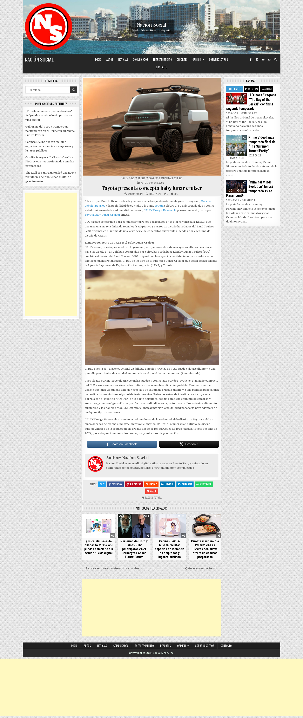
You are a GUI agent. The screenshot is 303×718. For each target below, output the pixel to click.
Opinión (197, 59)
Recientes (251, 89)
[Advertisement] (151, 607)
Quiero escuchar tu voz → (203, 568)
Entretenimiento (162, 59)
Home (124, 178)
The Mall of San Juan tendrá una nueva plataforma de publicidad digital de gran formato (50, 177)
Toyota (158, 205)
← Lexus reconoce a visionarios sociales (110, 568)
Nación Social (151, 24)
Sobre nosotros (218, 59)
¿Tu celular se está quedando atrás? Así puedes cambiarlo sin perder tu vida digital (98, 547)
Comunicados (140, 59)
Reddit (153, 484)
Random (267, 89)
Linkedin (169, 484)
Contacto (161, 67)
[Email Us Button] (269, 59)
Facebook (117, 484)
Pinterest (135, 484)
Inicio (98, 59)
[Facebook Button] (250, 59)
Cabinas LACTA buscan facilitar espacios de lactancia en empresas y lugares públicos (169, 549)
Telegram (187, 484)
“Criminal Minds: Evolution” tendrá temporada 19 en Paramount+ (249, 189)
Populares (234, 89)
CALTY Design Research (160, 210)
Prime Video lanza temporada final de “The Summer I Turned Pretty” (261, 144)
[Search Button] (275, 59)
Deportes (182, 59)
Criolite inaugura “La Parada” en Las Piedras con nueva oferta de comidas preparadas (205, 549)
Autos (109, 59)
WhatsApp (205, 484)
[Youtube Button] (263, 59)
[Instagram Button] (257, 59)
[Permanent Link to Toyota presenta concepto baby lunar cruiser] (152, 127)
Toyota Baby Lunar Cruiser (102, 214)
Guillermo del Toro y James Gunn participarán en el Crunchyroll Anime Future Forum (134, 549)
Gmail (153, 491)
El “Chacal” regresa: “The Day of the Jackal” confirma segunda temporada (251, 102)
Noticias (123, 59)
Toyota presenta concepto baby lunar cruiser (152, 188)
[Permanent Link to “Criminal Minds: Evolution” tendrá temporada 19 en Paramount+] (236, 186)
